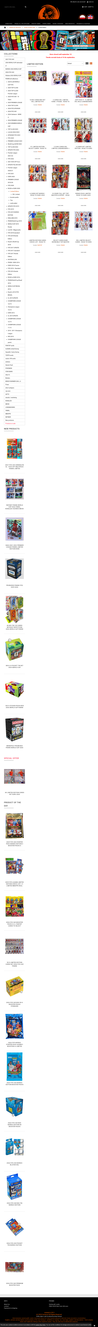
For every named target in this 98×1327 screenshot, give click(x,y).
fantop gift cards (54, 1304)
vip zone (7, 391)
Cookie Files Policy (41, 1325)
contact (6, 1306)
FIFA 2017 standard (14, 250)
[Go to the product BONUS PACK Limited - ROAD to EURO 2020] (83, 177)
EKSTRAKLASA (12, 259)
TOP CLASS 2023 (13, 129)
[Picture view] (87, 63)
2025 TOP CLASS (13, 87)
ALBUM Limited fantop (12, 349)
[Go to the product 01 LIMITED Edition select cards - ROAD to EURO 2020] (37, 131)
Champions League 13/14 (13, 308)
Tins (11, 200)
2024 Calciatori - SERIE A (14, 116)
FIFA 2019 (11, 209)
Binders (7, 378)
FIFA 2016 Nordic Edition (13, 273)
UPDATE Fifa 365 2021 (14, 164)
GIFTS (7, 394)
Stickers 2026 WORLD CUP (13, 75)
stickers (7, 362)
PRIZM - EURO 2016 (14, 262)
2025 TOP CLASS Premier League (13, 92)
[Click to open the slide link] (49, 40)
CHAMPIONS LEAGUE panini (14, 341)
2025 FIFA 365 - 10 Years (13, 98)
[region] (49, 40)
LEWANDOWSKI (10, 407)
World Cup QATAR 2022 (15, 144)
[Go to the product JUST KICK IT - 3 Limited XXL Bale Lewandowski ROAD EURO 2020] (83, 84)
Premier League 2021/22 (12, 154)
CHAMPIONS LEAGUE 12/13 (14, 320)
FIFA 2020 (11, 185)
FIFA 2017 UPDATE (13, 247)
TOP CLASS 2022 (13, 147)
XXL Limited (16, 194)
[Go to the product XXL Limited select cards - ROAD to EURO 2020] (83, 224)
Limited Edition (14, 191)
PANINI (40, 105)
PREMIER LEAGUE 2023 (15, 141)
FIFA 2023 (11, 138)
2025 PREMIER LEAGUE (15, 102)
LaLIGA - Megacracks (14, 230)
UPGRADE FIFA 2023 (14, 135)
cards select (13, 203)
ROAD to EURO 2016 (14, 277)
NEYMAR (8, 417)
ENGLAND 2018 (12, 218)
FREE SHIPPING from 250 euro (58, 1306)
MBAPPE (8, 414)
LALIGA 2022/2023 (13, 132)
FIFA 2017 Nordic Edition (13, 255)
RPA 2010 (11, 336)
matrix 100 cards (10, 358)
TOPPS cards (9, 355)
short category (9, 388)
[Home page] (49, 12)
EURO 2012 (11, 313)
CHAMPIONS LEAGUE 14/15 (14, 302)
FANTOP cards (9, 345)
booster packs (14, 197)
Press (7, 384)
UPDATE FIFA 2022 (13, 150)
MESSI (7, 404)
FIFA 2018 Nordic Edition (13, 237)
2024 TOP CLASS (13, 105)
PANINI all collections (11, 78)
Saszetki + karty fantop (12, 352)
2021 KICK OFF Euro (14, 161)
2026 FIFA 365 (9, 72)
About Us (7, 1304)
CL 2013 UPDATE (13, 315)
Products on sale (10, 423)
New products (9, 420)
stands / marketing (11, 397)
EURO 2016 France (13, 265)
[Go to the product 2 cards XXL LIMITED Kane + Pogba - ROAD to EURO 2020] (60, 84)
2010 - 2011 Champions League (15, 332)
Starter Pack (9, 365)
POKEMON (8, 368)
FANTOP (39, 245)
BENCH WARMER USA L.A (13, 381)
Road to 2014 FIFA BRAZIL (13, 293)
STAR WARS (9, 371)
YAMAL (7, 410)
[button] (37, 112)
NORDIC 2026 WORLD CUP (13, 69)
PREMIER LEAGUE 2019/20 (13, 181)
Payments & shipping (10, 1308)
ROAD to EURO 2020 (14, 188)
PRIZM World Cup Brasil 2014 (15, 281)
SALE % (7, 375)
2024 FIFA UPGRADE (14, 108)
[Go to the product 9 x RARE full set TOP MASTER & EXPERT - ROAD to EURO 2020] (60, 177)
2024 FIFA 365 (12, 111)
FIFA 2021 (11, 173)
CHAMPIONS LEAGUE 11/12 (14, 326)
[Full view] (91, 63)
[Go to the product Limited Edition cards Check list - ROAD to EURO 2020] (37, 224)
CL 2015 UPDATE (13, 298)
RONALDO (8, 401)
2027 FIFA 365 (9, 59)
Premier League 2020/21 (12, 169)
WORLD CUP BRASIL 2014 (14, 287)
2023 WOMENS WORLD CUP (15, 124)
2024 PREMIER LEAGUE (15, 120)
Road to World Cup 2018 (13, 243)
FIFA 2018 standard (14, 233)
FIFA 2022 (11, 159)
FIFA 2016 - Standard (14, 268)
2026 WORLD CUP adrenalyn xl (13, 64)
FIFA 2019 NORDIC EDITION (13, 213)
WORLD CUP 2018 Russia (13, 225)
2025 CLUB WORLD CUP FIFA (13, 83)
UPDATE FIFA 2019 (13, 206)
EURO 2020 (11, 176)
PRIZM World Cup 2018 (15, 221)
